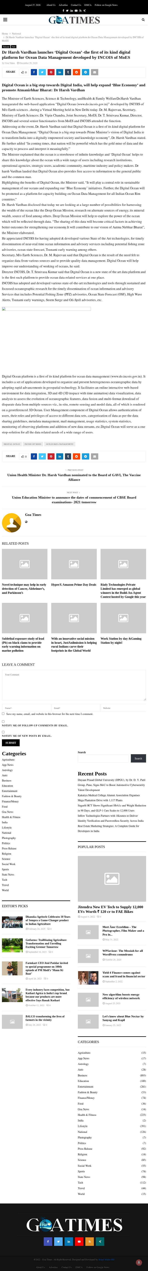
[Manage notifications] (139, 1262)
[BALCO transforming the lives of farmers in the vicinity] (12, 1022)
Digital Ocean (12, 444)
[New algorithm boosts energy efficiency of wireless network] (88, 1000)
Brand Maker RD (106, 1259)
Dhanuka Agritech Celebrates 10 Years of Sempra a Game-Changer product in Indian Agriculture (48, 920)
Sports (5, 869)
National (6, 46)
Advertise (63, 4)
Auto (4, 775)
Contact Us (76, 4)
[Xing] (100, 1241)
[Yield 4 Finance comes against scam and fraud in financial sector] (88, 978)
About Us (51, 4)
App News (7, 765)
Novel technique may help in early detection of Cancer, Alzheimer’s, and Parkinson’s (24, 588)
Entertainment (9, 791)
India (5, 822)
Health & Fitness (11, 817)
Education (7, 785)
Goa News (7, 812)
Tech (13, 46)
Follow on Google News (106, 4)
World (5, 890)
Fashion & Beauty (12, 796)
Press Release (9, 848)
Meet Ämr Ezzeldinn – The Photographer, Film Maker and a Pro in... (123, 930)
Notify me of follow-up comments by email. (35, 725)
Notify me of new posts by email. (27, 736)
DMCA (88, 4)
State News (8, 874)
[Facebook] (48, 1241)
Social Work (8, 864)
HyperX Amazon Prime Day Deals (73, 584)
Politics (6, 843)
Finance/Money (10, 801)
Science (6, 859)
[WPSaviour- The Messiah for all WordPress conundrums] (88, 956)
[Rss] (89, 1241)
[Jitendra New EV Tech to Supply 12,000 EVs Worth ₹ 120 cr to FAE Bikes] (112, 879)
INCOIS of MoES (33, 444)
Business (6, 780)
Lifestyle (7, 827)
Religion (6, 853)
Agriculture (8, 759)
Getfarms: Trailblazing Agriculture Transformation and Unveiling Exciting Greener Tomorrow (46, 943)
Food (5, 806)
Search (82, 752)
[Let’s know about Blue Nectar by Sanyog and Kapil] (88, 1022)
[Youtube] (79, 1241)
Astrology (7, 770)
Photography (9, 838)
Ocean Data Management (59, 444)
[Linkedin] (69, 1241)
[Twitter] (58, 1241)
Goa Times (10, 62)
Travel (5, 885)
